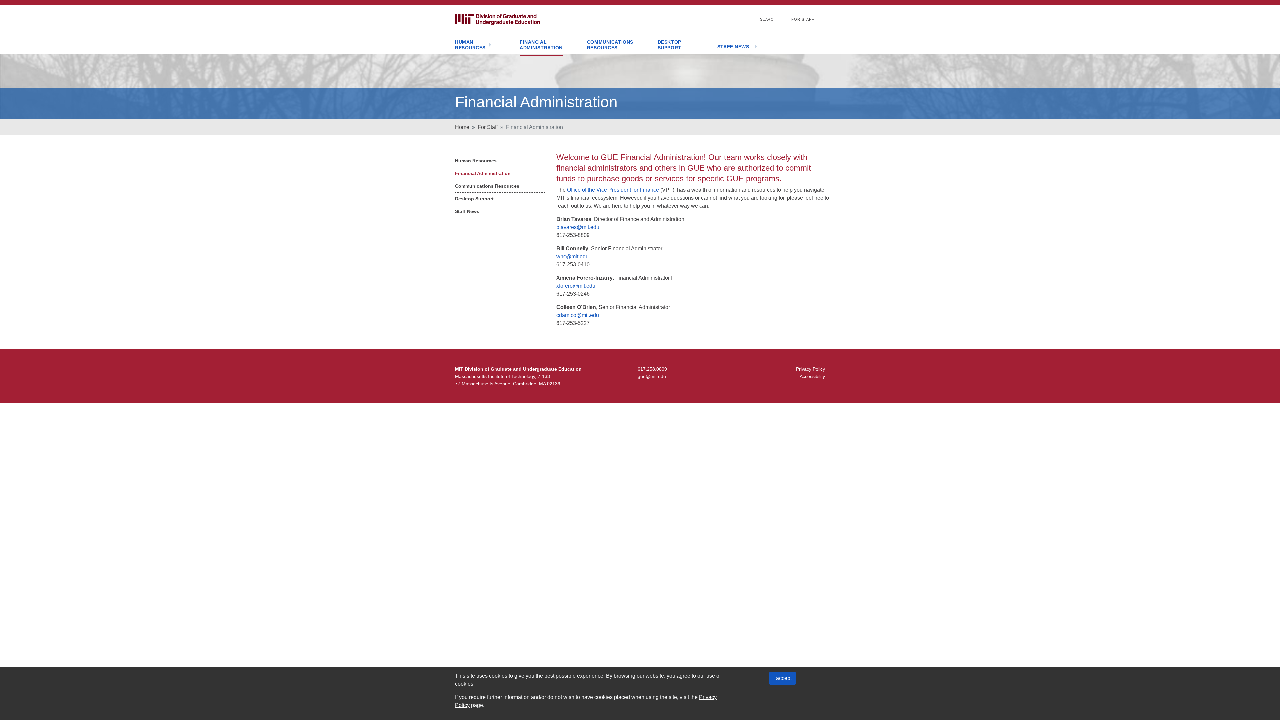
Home (462, 127)
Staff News (733, 46)
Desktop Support (669, 45)
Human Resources (470, 45)
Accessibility (812, 376)
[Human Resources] (490, 45)
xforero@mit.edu (575, 286)
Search (768, 19)
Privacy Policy (810, 369)
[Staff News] (756, 47)
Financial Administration (541, 45)
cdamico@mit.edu (577, 315)
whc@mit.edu (572, 256)
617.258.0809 (652, 369)
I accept (782, 678)
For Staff (802, 19)
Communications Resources (610, 45)
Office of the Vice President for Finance (613, 190)
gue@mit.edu (652, 376)
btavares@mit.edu (577, 227)
